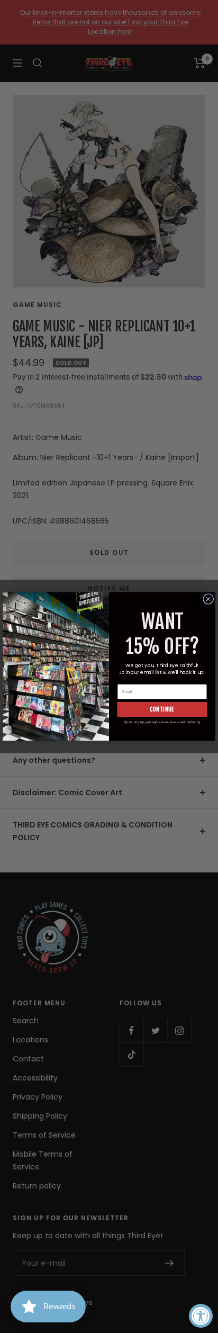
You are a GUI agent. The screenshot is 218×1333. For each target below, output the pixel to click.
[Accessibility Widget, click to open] (201, 1316)
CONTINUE (162, 709)
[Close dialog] (208, 599)
